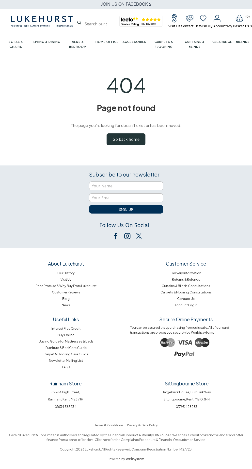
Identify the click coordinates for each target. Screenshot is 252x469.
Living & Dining (47, 42)
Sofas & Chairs (16, 44)
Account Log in (186, 305)
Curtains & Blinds (195, 44)
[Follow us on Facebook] (116, 236)
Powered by (126, 459)
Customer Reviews (66, 292)
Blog (66, 299)
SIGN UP (126, 209)
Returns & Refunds (186, 279)
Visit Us (66, 279)
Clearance (222, 42)
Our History (66, 273)
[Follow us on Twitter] (138, 236)
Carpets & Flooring (164, 44)
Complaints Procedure (138, 440)
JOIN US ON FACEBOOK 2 (126, 4)
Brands (243, 42)
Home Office (107, 42)
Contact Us (186, 299)
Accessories (134, 42)
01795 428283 (186, 407)
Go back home (126, 139)
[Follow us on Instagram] (127, 236)
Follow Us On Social (124, 225)
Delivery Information (186, 273)
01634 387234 (66, 407)
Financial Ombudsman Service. (182, 440)
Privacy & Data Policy (142, 425)
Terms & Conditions (108, 425)
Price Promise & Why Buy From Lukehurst (66, 286)
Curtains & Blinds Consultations (186, 286)
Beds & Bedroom (78, 44)
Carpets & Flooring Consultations (186, 292)
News (66, 305)
